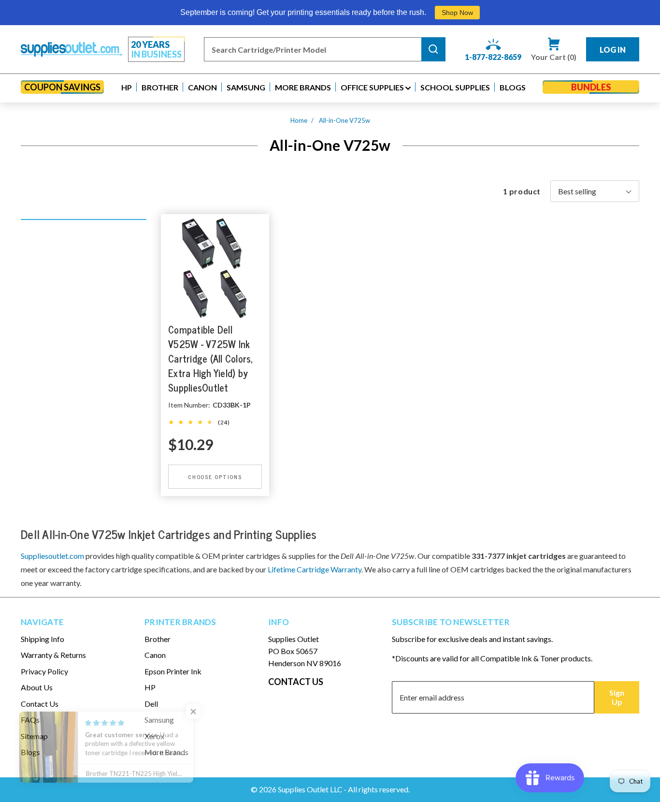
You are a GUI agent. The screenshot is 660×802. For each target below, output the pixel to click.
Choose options (215, 476)
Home (298, 120)
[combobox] (312, 49)
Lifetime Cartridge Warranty (314, 569)
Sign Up (616, 697)
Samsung (159, 719)
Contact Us (39, 703)
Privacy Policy (44, 671)
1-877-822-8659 (493, 56)
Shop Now (457, 12)
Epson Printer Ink (172, 671)
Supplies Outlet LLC (310, 789)
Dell (151, 703)
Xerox (154, 736)
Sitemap (34, 736)
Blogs (30, 752)
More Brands (166, 752)
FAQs (30, 719)
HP (150, 687)
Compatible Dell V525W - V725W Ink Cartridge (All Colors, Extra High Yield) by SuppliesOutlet (211, 358)
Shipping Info (42, 638)
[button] (126, 87)
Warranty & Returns (53, 654)
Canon (155, 654)
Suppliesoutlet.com (52, 555)
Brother (157, 638)
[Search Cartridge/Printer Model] (433, 49)
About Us (37, 687)
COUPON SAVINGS (62, 87)
